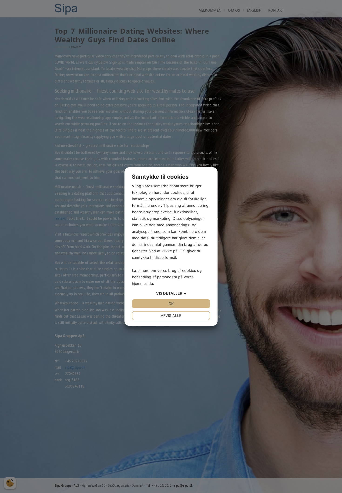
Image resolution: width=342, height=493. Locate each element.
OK (171, 303)
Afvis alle (171, 315)
